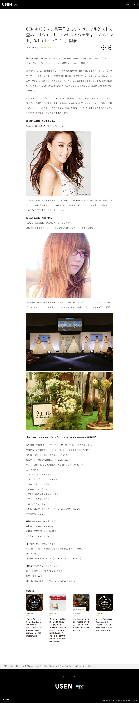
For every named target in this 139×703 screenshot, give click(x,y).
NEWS (11, 666)
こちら (41, 514)
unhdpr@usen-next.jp (65, 581)
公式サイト (39, 509)
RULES (135, 4)
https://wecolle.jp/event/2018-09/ (53, 460)
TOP (127, 4)
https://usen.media (40, 536)
